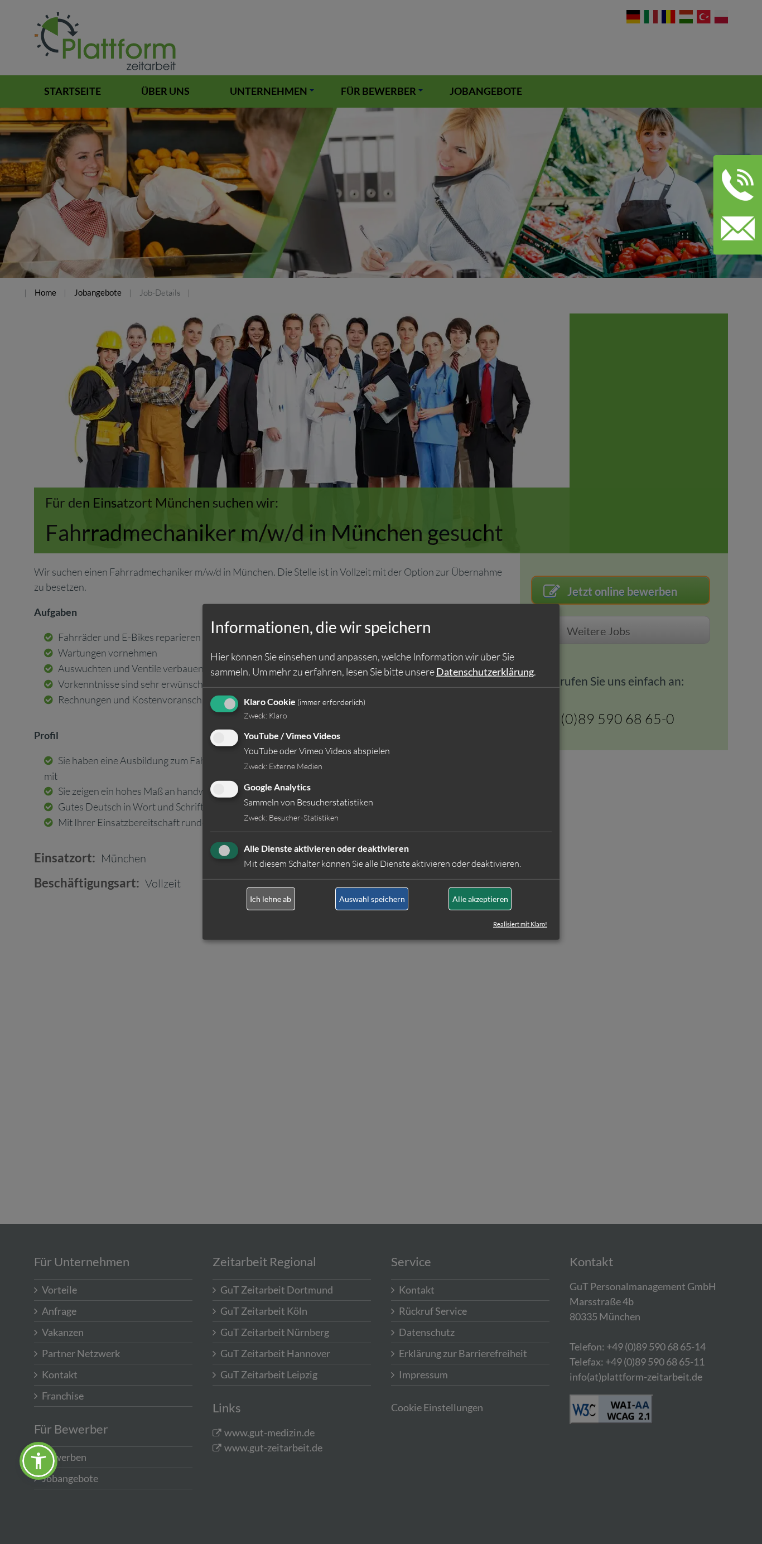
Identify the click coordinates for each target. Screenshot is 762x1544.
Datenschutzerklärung (485, 671)
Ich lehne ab (270, 899)
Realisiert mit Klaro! (520, 924)
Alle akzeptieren (480, 899)
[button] (38, 1461)
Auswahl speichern (372, 899)
